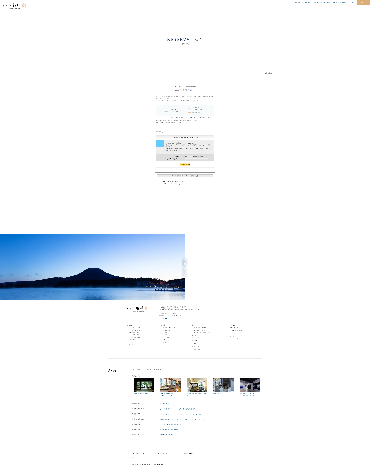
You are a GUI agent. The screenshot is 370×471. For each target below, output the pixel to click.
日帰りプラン (196, 346)
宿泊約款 (131, 344)
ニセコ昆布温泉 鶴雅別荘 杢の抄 (170, 424)
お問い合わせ (234, 328)
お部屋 (315, 2)
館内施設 (343, 2)
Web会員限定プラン (134, 332)
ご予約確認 (132, 339)
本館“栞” (165, 334)
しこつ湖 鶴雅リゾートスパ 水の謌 (171, 414)
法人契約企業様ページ (190, 117)
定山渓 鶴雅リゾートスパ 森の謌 (170, 419)
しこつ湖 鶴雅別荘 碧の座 (194, 414)
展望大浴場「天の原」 (200, 330)
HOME (297, 2)
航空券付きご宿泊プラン (136, 330)
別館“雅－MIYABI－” (169, 327)
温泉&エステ (325, 2)
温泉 (193, 325)
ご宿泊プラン (131, 325)
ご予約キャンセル (134, 341)
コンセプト (307, 2)
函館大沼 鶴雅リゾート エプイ (170, 434)
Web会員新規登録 (134, 334)
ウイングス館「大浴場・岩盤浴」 (203, 332)
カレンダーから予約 (176, 117)
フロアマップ (196, 349)
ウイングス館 (167, 337)
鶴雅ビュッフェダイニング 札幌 (195, 419)
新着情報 (232, 336)
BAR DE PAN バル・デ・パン (165, 453)
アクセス (352, 2)
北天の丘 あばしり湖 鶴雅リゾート (190, 409)
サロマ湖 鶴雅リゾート (167, 409)
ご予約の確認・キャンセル (205, 117)
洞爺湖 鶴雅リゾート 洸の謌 (169, 429)
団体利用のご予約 (237, 330)
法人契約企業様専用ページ (136, 337)
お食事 (335, 2)
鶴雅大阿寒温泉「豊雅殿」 (201, 327)
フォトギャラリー (235, 333)
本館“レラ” (166, 332)
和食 (164, 342)
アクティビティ (197, 338)
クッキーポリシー (235, 339)
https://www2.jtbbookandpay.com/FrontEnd (176, 184)
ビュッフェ (166, 345)
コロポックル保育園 (187, 453)
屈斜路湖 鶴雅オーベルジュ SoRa (171, 404)
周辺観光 (195, 341)
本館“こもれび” (167, 330)
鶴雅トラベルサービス (138, 453)
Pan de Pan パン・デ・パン (140, 457)
